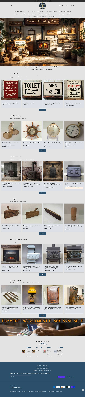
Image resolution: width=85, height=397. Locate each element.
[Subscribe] (30, 376)
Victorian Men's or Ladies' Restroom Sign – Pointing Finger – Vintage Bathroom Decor (52, 102)
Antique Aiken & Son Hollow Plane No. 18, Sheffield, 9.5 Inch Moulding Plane (31, 226)
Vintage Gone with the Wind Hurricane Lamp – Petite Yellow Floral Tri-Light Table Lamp (31, 308)
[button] (11, 6)
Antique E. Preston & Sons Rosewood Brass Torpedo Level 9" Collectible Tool (52, 226)
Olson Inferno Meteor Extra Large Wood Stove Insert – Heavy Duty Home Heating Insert (10, 267)
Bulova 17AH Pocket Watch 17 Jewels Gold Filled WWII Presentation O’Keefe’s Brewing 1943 (53, 143)
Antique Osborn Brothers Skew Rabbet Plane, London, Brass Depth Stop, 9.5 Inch (11, 226)
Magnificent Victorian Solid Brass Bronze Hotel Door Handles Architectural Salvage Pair (10, 308)
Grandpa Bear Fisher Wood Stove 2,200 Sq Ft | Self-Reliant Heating (10, 184)
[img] (42, 343)
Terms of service (37, 391)
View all (42, 109)
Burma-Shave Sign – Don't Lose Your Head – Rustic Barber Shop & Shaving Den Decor (10, 102)
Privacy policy (30, 391)
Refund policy (24, 391)
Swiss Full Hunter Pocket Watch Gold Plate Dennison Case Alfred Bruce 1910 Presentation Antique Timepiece (10, 143)
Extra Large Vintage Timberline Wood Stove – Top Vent (73, 267)
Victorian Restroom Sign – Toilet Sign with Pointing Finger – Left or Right (31, 102)
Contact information (51, 391)
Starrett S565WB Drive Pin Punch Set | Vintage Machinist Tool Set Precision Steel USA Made (73, 226)
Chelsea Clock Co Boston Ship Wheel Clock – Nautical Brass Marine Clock (32, 143)
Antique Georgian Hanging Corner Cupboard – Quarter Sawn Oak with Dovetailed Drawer (52, 308)
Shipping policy (43, 391)
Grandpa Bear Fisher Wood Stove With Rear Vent (73, 184)
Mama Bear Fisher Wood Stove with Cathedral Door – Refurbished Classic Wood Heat (52, 184)
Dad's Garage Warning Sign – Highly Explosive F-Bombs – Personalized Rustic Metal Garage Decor (73, 103)
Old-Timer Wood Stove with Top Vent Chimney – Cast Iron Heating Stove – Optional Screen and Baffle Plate (51, 267)
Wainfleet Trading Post (17, 391)
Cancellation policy (59, 391)
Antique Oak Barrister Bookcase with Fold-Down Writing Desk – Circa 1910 (73, 308)
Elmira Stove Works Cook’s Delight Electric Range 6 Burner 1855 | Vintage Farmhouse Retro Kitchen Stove (31, 267)
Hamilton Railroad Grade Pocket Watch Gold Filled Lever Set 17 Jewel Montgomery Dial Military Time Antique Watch (73, 143)
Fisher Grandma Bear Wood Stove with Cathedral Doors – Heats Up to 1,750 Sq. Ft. (31, 184)
